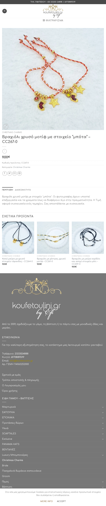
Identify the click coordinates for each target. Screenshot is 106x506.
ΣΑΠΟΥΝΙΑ (9, 412)
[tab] (7, 190)
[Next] (104, 247)
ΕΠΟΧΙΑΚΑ (9, 417)
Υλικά (5, 428)
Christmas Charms (12, 132)
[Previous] (2, 247)
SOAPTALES (9, 433)
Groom (6, 476)
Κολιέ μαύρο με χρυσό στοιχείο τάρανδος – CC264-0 (17, 260)
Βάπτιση (7, 487)
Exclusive (7, 439)
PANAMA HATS (10, 444)
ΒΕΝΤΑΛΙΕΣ (8, 449)
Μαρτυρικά (9, 407)
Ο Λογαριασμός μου (14, 385)
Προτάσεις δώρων (13, 423)
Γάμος (5, 481)
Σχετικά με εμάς (11, 375)
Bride (5, 465)
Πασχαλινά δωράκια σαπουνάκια (21, 471)
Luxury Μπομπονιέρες (15, 455)
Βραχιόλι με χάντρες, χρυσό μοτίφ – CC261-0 (51, 260)
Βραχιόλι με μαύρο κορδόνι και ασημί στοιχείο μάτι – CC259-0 (86, 261)
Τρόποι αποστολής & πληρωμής (20, 380)
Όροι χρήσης (10, 391)
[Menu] (4, 11)
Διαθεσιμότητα (23, 190)
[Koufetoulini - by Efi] (53, 11)
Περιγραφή (7, 190)
